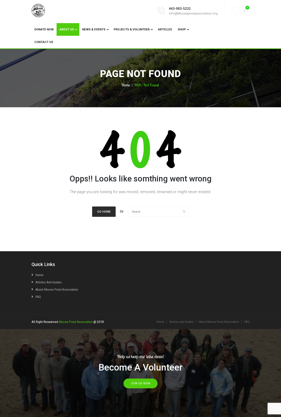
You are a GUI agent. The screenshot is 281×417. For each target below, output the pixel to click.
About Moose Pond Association (56, 289)
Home (125, 85)
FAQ (38, 297)
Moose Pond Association (76, 322)
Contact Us (43, 42)
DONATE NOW (44, 29)
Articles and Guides (48, 282)
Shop (182, 29)
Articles (165, 29)
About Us (66, 29)
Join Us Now (140, 383)
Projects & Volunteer (132, 29)
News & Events (94, 29)
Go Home (103, 211)
